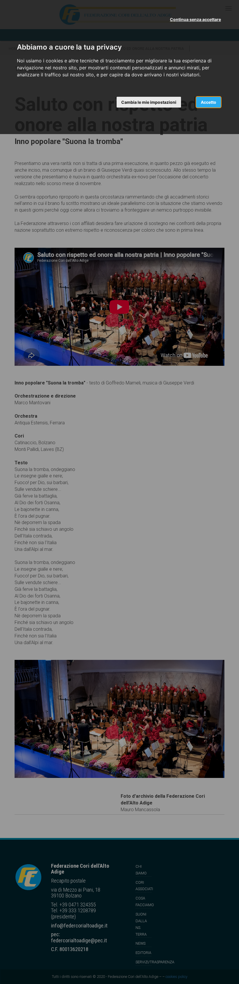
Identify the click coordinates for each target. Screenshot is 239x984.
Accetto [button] (208, 102)
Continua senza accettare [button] (195, 19)
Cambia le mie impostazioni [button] (148, 102)
